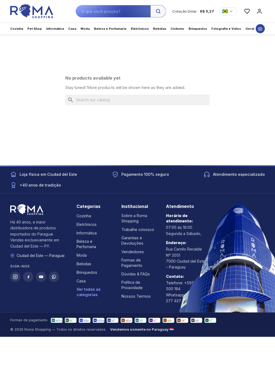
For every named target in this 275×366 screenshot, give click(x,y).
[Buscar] (158, 11)
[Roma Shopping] (31, 11)
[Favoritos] (247, 11)
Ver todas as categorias (88, 292)
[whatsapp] (54, 277)
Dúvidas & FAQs (135, 274)
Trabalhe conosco (137, 229)
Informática (87, 233)
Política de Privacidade (132, 285)
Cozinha (84, 216)
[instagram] (15, 277)
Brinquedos (87, 272)
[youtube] (41, 277)
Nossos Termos (136, 296)
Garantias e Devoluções (132, 240)
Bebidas (84, 264)
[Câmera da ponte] (260, 28)
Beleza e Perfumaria (86, 244)
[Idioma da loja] (228, 11)
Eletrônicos (87, 224)
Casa (81, 281)
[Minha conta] (259, 11)
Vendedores (132, 251)
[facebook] (28, 277)
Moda (82, 255)
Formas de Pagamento (131, 263)
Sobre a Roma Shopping (134, 218)
